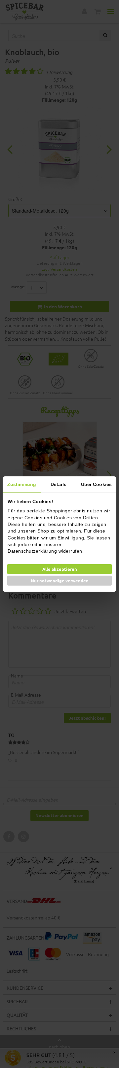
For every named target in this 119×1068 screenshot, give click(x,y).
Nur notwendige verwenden (60, 580)
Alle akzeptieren (59, 569)
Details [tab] (58, 484)
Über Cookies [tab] (96, 484)
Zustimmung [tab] (21, 484)
